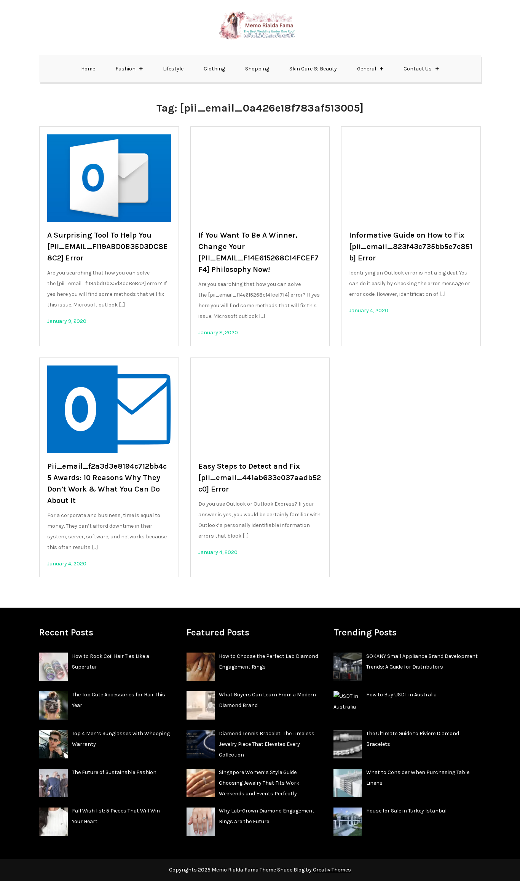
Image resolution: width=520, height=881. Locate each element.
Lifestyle (173, 68)
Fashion (125, 68)
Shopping (257, 68)
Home (88, 68)
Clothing (214, 68)
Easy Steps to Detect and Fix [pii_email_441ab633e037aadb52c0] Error (259, 477)
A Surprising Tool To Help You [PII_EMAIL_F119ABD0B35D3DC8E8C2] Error (107, 246)
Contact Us (418, 68)
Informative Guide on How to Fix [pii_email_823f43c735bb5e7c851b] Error (410, 246)
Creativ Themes (332, 870)
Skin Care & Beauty (313, 68)
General (366, 68)
